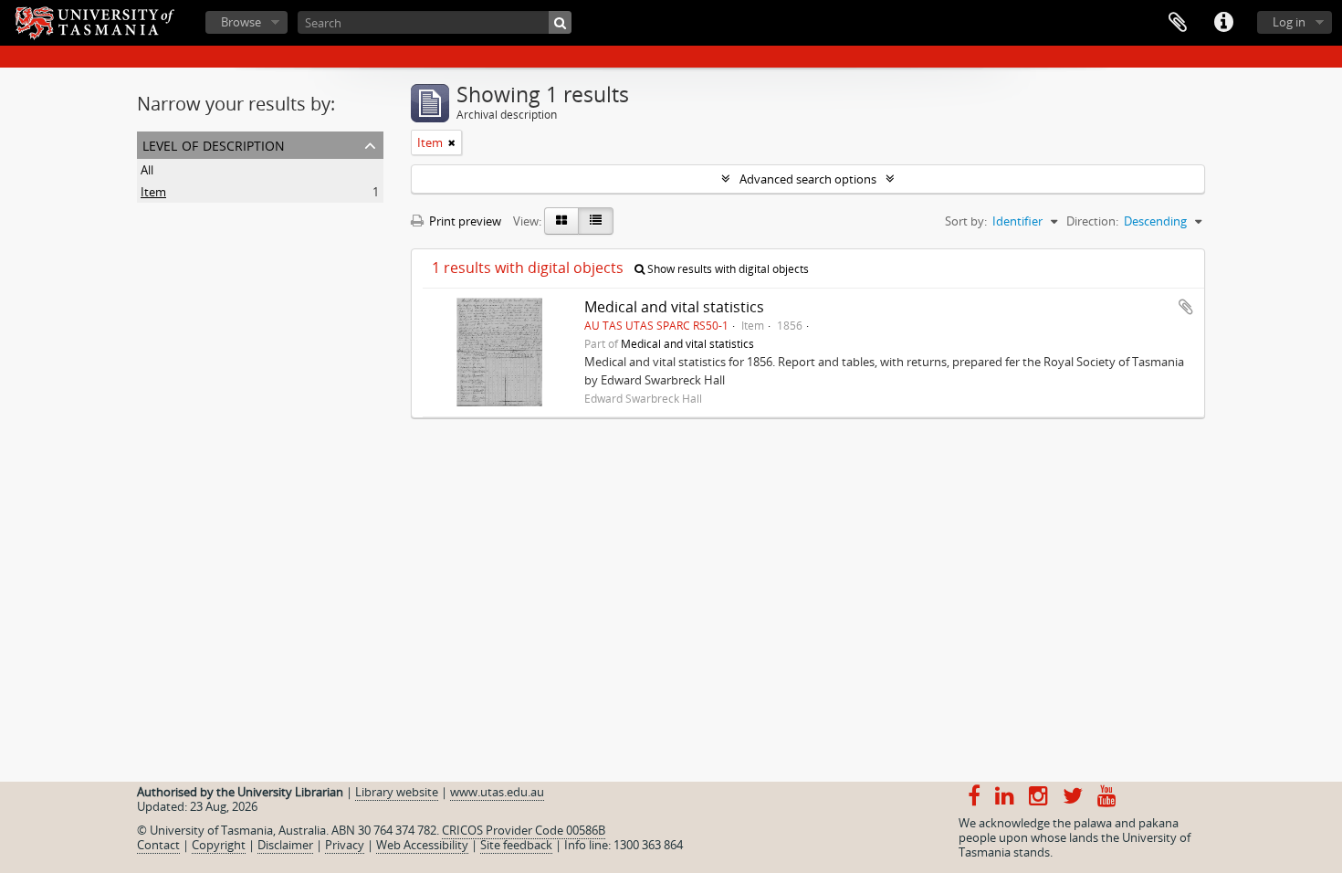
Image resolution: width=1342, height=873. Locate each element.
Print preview (463, 221)
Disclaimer (285, 844)
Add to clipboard (1186, 307)
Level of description (213, 143)
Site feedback (516, 844)
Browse (241, 22)
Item (153, 192)
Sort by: (966, 221)
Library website (396, 792)
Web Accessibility (422, 844)
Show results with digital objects (727, 269)
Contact (158, 844)
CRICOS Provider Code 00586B (523, 830)
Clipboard (1177, 23)
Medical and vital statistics (674, 307)
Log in (1289, 22)
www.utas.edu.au (497, 792)
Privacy (344, 844)
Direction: (1092, 221)
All (147, 170)
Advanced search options (807, 179)
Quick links (1223, 23)
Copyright (219, 844)
